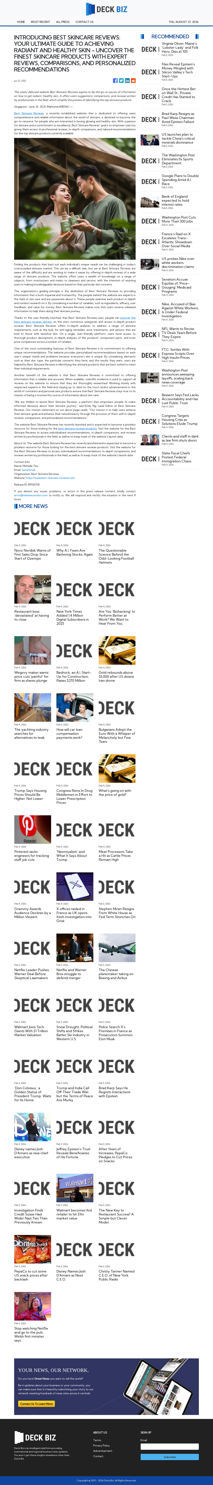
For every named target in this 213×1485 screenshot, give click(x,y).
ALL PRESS (63, 22)
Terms (97, 1440)
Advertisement (102, 1450)
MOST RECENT (40, 22)
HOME (21, 22)
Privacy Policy (101, 1445)
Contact (98, 1456)
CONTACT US (85, 22)
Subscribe (170, 1457)
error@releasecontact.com (31, 495)
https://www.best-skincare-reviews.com (50, 478)
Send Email (28, 470)
